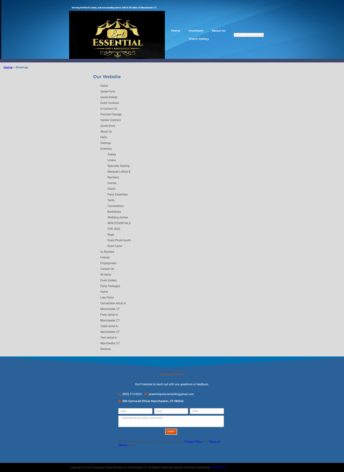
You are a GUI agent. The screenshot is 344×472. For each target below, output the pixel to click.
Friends (105, 257)
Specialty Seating (119, 166)
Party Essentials (118, 194)
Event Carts (115, 246)
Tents (111, 200)
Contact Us (107, 269)
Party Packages (110, 286)
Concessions (116, 206)
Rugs (111, 234)
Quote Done (107, 126)
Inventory (196, 30)
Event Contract (109, 103)
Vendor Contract (110, 120)
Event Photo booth (119, 240)
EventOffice (218, 467)
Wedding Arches (118, 217)
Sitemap (105, 143)
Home (175, 30)
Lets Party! (107, 297)
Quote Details (108, 97)
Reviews (105, 349)
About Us (218, 30)
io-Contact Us (108, 108)
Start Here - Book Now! (248, 34)
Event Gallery (199, 39)
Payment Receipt (111, 114)
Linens (112, 160)
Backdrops (114, 211)
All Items (105, 274)
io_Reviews (107, 251)
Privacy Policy (193, 441)
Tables (112, 154)
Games (112, 183)
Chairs (112, 188)
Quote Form (107, 91)
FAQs (103, 137)
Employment (108, 263)
